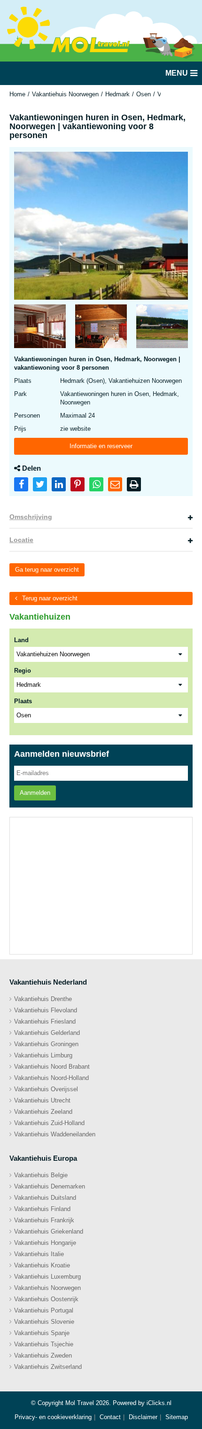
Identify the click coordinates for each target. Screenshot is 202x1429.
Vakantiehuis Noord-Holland (51, 1077)
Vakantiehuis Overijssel (46, 1089)
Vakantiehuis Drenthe (43, 998)
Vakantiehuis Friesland (45, 1021)
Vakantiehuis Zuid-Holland (49, 1122)
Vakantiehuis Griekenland (48, 1231)
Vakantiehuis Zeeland (43, 1111)
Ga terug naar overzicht (47, 569)
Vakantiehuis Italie (39, 1254)
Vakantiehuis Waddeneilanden (54, 1134)
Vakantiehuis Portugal (43, 1310)
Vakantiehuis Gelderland (47, 1032)
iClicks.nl (159, 1402)
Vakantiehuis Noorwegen (65, 94)
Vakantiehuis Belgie (41, 1175)
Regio (22, 670)
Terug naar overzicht (50, 598)
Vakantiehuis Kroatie (42, 1265)
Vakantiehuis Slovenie (44, 1321)
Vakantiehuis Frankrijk (44, 1220)
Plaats (23, 701)
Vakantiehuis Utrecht (42, 1100)
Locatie (21, 540)
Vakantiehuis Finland (42, 1208)
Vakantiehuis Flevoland (45, 1010)
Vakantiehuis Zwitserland (48, 1366)
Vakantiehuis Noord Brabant (52, 1066)
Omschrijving (30, 516)
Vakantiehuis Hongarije (45, 1242)
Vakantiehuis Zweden (43, 1355)
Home (17, 94)
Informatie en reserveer (101, 446)
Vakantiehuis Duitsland (45, 1197)
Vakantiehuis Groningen (46, 1044)
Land (21, 640)
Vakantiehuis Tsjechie (43, 1344)
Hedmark (117, 94)
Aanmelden (35, 792)
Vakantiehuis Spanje (42, 1332)
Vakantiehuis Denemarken (49, 1186)
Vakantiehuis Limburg (43, 1055)
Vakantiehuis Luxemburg (47, 1276)
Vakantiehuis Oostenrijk (46, 1299)
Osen (143, 94)
